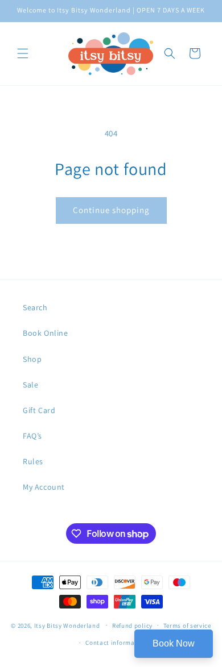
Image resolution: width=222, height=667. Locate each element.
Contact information (116, 643)
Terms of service (187, 626)
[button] (22, 53)
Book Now (174, 643)
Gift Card (39, 410)
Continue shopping (111, 210)
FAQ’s (32, 436)
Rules (33, 461)
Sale (30, 385)
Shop (32, 359)
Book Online (45, 333)
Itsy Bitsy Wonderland (67, 625)
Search (35, 307)
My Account (44, 487)
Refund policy (132, 626)
